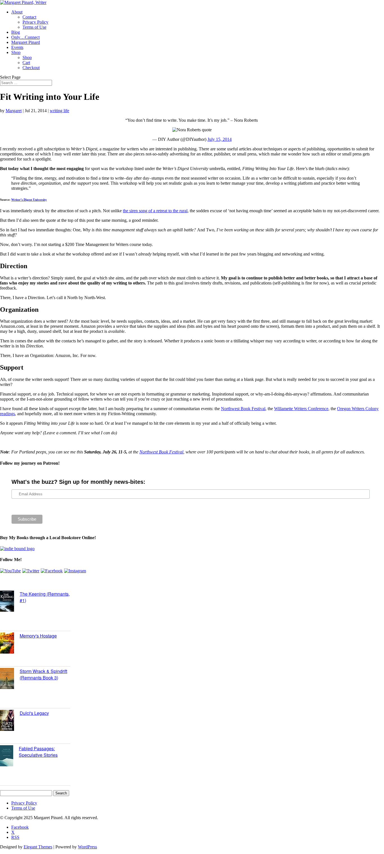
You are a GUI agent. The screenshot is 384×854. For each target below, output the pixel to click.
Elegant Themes (38, 846)
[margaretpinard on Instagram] (75, 570)
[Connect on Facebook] (52, 570)
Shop (16, 52)
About (16, 12)
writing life (59, 110)
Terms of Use (34, 27)
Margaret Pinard (25, 42)
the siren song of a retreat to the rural (155, 210)
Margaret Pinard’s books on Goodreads (47, 581)
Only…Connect (25, 37)
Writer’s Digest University (29, 199)
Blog (15, 32)
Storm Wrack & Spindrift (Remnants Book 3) (43, 674)
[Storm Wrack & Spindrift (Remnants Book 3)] (10, 679)
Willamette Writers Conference (301, 408)
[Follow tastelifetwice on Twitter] (30, 570)
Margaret (14, 110)
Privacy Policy (35, 22)
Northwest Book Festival (243, 408)
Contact (29, 17)
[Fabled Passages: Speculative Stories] (9, 756)
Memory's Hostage (38, 635)
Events (17, 47)
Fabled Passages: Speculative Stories (38, 751)
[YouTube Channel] (10, 570)
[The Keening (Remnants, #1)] (10, 602)
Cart (26, 62)
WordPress (87, 846)
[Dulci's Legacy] (10, 721)
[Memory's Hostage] (10, 643)
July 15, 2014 (219, 139)
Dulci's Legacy (34, 713)
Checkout (31, 67)
